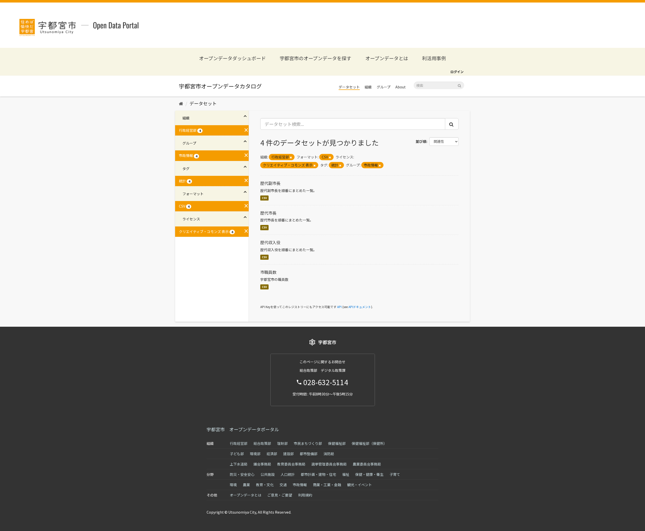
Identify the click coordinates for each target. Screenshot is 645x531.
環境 (233, 484)
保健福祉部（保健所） (369, 443)
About (400, 86)
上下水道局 (238, 464)
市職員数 (268, 272)
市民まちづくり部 (308, 443)
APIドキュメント (359, 307)
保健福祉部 (337, 443)
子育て (395, 474)
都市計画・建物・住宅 (318, 474)
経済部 (272, 453)
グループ (384, 86)
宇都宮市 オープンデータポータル (243, 429)
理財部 (282, 443)
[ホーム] (181, 103)
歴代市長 (268, 213)
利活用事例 (434, 58)
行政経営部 (238, 443)
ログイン (457, 71)
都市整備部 (308, 453)
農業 (246, 484)
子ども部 (237, 453)
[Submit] (459, 85)
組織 (368, 86)
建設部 (288, 453)
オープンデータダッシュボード (232, 58)
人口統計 (288, 474)
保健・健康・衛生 (369, 474)
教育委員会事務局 (291, 464)
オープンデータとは (386, 58)
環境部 (255, 453)
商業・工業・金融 (327, 484)
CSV (264, 198)
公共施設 (268, 474)
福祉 (345, 474)
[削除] (291, 157)
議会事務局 (262, 464)
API (339, 307)
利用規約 (305, 494)
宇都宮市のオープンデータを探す (315, 58)
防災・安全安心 (242, 474)
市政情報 (300, 484)
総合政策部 (262, 443)
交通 (283, 484)
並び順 (421, 141)
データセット (349, 86)
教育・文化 (265, 484)
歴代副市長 (270, 183)
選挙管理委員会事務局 (329, 464)
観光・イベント (359, 484)
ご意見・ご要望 (279, 494)
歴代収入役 (270, 242)
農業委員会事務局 (367, 464)
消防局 (329, 453)
